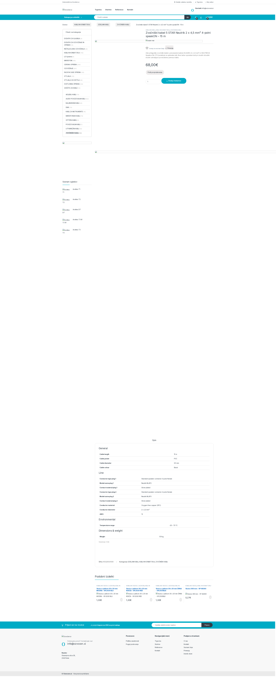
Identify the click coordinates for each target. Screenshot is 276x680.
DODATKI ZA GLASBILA (73, 38)
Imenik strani (188, 654)
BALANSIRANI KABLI (74, 103)
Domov (65, 24)
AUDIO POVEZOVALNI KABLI (77, 99)
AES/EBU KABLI (72, 94)
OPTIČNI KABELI (72, 120)
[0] (195, 17)
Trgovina (199, 2)
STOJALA (69, 76)
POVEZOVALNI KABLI (74, 124)
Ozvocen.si (67, 674)
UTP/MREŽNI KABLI (74, 129)
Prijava (207, 625)
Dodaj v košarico (120, 600)
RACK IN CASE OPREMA (74, 72)
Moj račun (210, 2)
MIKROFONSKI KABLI (74, 116)
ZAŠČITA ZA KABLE (72, 88)
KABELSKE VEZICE (191, 586)
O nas (186, 641)
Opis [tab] (154, 440)
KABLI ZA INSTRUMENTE (76, 111)
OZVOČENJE (70, 68)
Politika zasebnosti (132, 641)
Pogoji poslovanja (132, 644)
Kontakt (130, 10)
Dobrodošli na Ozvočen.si (71, 2)
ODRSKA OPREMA (72, 64)
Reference (119, 10)
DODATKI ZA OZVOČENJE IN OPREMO (74, 43)
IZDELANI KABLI (103, 24)
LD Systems (69, 57)
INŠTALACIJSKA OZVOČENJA (76, 49)
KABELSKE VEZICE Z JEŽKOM (105, 586)
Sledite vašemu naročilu (184, 2)
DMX (69, 107)
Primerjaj (187, 651)
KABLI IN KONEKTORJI (82, 24)
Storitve (108, 10)
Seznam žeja (188, 647)
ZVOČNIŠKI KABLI (123, 24)
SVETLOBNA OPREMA (73, 84)
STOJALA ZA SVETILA (73, 80)
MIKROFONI (70, 60)
